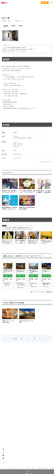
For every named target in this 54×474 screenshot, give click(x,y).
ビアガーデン (43, 291)
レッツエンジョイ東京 (8, 467)
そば (40, 338)
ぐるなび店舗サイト (17, 158)
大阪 (22, 338)
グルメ (28, 338)
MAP (29, 138)
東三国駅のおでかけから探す (43, 467)
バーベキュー (36, 291)
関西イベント (22, 467)
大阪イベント (34, 467)
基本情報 (6, 125)
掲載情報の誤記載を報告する (46, 161)
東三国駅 (15, 338)
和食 (34, 338)
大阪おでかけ (28, 467)
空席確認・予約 (7, 275)
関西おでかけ (16, 467)
